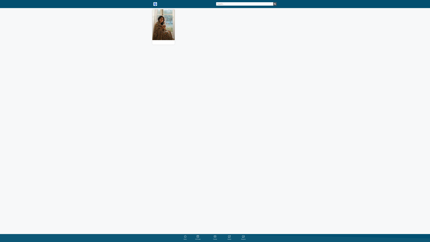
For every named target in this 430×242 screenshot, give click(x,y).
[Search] (275, 4)
